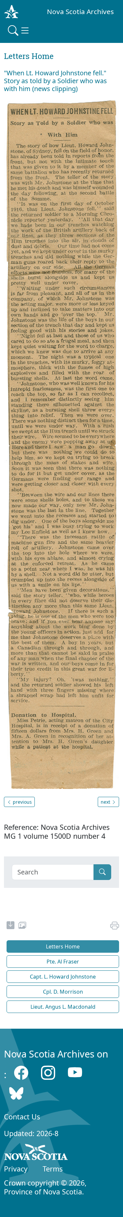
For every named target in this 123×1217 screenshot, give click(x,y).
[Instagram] (48, 1072)
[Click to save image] (61, 444)
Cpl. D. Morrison (63, 991)
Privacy (16, 1168)
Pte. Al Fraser (63, 961)
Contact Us (22, 1116)
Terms (53, 1168)
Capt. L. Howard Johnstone (63, 976)
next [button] (106, 802)
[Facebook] (21, 1072)
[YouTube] (75, 1072)
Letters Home (63, 946)
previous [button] (21, 802)
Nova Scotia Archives (80, 11)
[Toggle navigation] (19, 30)
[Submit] (102, 872)
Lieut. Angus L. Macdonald (63, 1006)
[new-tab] (10, 926)
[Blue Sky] (16, 1093)
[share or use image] (22, 926)
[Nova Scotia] (36, 1153)
